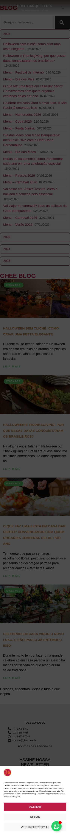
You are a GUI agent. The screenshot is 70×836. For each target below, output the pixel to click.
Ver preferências (35, 827)
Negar (35, 817)
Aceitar (35, 806)
